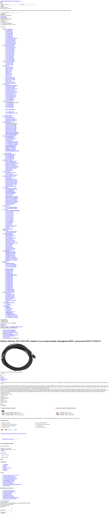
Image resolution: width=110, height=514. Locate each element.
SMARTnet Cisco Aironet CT (12, 258)
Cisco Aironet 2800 (9, 104)
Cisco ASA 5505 (9, 223)
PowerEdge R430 (9, 280)
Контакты (18, 1)
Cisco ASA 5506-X (9, 211)
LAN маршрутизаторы (10, 39)
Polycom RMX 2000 (10, 156)
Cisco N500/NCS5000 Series (11, 38)
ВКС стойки (8, 177)
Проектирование (6, 485)
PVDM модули (9, 73)
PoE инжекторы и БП (10, 118)
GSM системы (6, 305)
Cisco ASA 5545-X (9, 218)
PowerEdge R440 (9, 281)
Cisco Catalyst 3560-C (10, 52)
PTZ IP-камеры (9, 237)
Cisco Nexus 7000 (9, 62)
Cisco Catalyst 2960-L (10, 48)
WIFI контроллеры (7, 122)
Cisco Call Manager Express (11, 207)
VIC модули (8, 76)
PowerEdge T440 (9, 273)
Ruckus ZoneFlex (9, 115)
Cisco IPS (8, 227)
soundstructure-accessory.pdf (8, 439)
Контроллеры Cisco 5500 (11, 126)
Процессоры (8, 293)
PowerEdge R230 (9, 276)
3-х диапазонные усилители (12, 316)
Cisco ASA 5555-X (9, 219)
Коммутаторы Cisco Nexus (8, 61)
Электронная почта (5, 4)
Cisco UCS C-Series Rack (11, 264)
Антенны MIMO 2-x (10, 97)
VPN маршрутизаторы (10, 40)
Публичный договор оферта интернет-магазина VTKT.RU (13, 433)
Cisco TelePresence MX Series (12, 141)
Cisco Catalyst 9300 (10, 56)
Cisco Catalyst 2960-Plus (11, 47)
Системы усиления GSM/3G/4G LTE (11, 497)
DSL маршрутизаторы (10, 43)
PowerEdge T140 (9, 270)
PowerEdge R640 (9, 286)
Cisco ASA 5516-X (9, 216)
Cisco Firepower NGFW (8, 228)
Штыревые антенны (10, 89)
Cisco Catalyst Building (10, 60)
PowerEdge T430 (9, 272)
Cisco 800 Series (9, 30)
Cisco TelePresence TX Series (12, 143)
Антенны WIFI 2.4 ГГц (11, 94)
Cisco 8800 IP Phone (10, 191)
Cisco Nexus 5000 (9, 63)
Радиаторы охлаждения (11, 300)
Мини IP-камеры (9, 239)
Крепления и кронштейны (11, 119)
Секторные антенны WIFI (11, 88)
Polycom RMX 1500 (10, 155)
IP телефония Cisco (7, 494)
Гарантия (7, 1)
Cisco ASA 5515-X (9, 215)
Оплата (10, 1)
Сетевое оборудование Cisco (9, 491)
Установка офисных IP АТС (9, 479)
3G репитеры (8, 309)
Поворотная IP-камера (10, 248)
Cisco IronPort (6, 261)
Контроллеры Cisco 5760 (11, 127)
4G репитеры (8, 310)
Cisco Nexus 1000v (10, 64)
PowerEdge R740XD (10, 290)
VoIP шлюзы (5, 230)
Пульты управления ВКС (11, 186)
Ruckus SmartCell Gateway (11, 134)
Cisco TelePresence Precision (11, 180)
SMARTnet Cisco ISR (10, 254)
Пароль (22, 4)
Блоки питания (9, 169)
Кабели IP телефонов (10, 203)
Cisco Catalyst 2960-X (10, 49)
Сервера (5, 262)
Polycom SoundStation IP (11, 162)
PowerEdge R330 (9, 278)
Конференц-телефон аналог (12, 165)
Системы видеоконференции (9, 135)
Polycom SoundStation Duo (11, 161)
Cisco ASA (5, 209)
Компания (3, 1)
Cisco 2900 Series (9, 34)
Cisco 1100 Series (9, 32)
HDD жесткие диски (10, 296)
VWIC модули (9, 75)
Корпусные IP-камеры (10, 240)
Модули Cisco (6, 65)
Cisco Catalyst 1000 (10, 46)
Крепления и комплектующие (12, 201)
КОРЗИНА (3, 324)
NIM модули (8, 72)
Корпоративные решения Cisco (10, 498)
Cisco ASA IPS (9, 224)
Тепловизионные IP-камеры (12, 242)
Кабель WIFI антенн (10, 117)
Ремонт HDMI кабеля (7, 482)
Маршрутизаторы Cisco (8, 29)
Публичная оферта (7, 467)
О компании (5, 464)
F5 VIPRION (8, 304)
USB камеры (8, 204)
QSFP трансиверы (9, 68)
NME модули (8, 71)
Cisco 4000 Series (9, 37)
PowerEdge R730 (9, 287)
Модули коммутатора (10, 77)
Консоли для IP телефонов (11, 199)
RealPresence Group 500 (11, 148)
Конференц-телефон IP (11, 164)
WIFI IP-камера (9, 245)
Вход (2, 2)
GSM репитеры (9, 308)
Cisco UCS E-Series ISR (11, 266)
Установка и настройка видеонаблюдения (12, 484)
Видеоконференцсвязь (8, 495)
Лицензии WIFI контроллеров (12, 132)
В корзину (3, 378)
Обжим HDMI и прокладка (9, 481)
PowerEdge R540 (9, 284)
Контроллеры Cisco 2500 (11, 124)
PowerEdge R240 (9, 277)
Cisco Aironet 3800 (9, 106)
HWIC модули (9, 70)
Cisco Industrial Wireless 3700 (12, 112)
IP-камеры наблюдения (8, 233)
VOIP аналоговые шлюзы (11, 231)
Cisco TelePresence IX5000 (11, 145)
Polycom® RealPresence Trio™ (12, 163)
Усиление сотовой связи (8, 483)
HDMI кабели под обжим (11, 179)
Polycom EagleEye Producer (11, 183)
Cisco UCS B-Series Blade (11, 265)
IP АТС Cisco (6, 205)
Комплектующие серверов (9, 292)
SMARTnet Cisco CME (10, 256)
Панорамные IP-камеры (11, 238)
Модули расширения (10, 297)
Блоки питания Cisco (10, 81)
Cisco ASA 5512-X (9, 214)
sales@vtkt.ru (3, 452)
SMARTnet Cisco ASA (10, 255)
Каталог (6, 326)
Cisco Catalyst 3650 (10, 53)
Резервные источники (10, 120)
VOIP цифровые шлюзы (11, 232)
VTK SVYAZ (7, 500)
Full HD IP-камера (9, 247)
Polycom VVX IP (9, 194)
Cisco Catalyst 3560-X (10, 50)
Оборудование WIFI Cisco (8, 490)
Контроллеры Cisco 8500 (11, 129)
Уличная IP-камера (10, 249)
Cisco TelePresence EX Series (12, 142)
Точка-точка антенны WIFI (11, 92)
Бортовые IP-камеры (10, 241)
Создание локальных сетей (9, 476)
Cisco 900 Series (9, 31)
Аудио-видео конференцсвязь (15, 326)
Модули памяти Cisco (10, 78)
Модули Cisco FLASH (10, 79)
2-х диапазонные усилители (12, 315)
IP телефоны (5, 187)
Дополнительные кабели (11, 168)
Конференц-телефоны (8, 160)
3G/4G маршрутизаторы (11, 42)
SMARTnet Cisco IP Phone (11, 257)
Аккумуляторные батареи (11, 202)
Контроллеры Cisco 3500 (11, 125)
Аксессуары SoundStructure (11, 174)
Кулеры (7, 301)
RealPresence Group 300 (11, 147)
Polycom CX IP (9, 195)
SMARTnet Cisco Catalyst (11, 253)
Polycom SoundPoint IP (10, 193)
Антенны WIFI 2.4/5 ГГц (11, 95)
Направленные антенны (11, 86)
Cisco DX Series (9, 140)
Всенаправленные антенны (12, 85)
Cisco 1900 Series (9, 33)
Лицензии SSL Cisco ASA (11, 225)
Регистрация (3, 16)
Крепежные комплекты (11, 83)
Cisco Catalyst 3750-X (10, 54)
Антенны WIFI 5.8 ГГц (11, 96)
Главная (2, 326)
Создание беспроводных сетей (9, 477)
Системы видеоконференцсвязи (10, 478)
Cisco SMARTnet (6, 250)
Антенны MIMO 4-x (10, 100)
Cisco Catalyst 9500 (10, 58)
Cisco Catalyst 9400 (10, 57)
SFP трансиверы (9, 66)
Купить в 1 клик (4, 379)
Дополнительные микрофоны (12, 166)
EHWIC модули (9, 69)
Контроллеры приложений (9, 302)
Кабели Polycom (9, 185)
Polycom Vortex (9, 173)
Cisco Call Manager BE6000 (11, 208)
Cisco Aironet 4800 (9, 107)
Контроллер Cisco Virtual (11, 131)
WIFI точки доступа (7, 101)
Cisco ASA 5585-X (9, 220)
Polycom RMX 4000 (10, 157)
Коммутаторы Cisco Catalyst (9, 45)
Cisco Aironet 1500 (9, 111)
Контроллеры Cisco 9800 (11, 130)
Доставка (14, 1)
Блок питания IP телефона (11, 200)
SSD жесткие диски (10, 295)
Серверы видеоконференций (9, 154)
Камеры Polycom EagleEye (11, 181)
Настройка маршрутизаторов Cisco (10, 475)
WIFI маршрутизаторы (10, 41)
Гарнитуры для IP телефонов (12, 197)
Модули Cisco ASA (10, 226)
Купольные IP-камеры (10, 235)
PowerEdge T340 (9, 271)
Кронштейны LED (10, 178)
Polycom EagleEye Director (11, 184)
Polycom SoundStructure (11, 172)
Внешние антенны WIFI (11, 91)
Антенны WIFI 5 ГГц (10, 93)
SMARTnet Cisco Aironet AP (12, 259)
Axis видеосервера (10, 243)
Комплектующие (9, 170)
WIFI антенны (6, 84)
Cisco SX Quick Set (10, 139)
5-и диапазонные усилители (12, 317)
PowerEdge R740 (9, 288)
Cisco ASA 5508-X (9, 212)
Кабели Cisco (8, 80)
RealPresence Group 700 (11, 149)
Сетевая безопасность (7, 492)
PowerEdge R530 (9, 282)
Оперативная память (10, 294)
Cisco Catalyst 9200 (10, 55)
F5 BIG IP (8, 303)
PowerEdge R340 (9, 279)
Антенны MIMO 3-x (10, 99)
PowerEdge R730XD (10, 289)
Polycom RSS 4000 (10, 158)
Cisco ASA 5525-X (9, 217)
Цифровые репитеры (10, 311)
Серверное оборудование (8, 496)
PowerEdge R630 (9, 285)
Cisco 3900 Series (9, 35)
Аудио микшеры (6, 171)
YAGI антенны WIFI (10, 87)
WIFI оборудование (7, 116)
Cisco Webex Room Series (11, 138)
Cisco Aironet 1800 (9, 103)
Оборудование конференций (9, 176)
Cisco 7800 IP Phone (10, 189)
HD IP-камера (9, 246)
